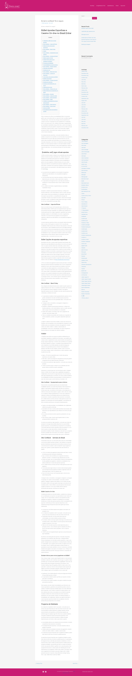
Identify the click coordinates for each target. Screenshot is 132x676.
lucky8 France (84, 212)
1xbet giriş (83, 155)
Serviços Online (46, 107)
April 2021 (83, 123)
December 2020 (84, 127)
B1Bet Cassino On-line (48, 57)
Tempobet (83, 266)
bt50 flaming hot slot (85, 191)
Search (82, 16)
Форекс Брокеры (85, 291)
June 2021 (83, 119)
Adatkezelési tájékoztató (87, 671)
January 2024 (84, 71)
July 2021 (83, 117)
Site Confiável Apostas (48, 94)
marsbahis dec (84, 214)
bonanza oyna (84, 187)
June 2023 (83, 79)
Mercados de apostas (48, 68)
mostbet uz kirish (85, 239)
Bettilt (82, 181)
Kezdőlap (92, 5)
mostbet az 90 (84, 220)
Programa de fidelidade (48, 63)
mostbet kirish (84, 231)
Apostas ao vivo (46, 70)
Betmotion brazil (84, 178)
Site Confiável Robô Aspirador (50, 97)
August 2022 (84, 100)
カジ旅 (82, 295)
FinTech (83, 199)
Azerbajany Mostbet (85, 168)
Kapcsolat (123, 5)
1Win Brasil (83, 145)
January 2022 (84, 111)
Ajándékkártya (110, 5)
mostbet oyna (84, 233)
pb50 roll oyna (84, 249)
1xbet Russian (84, 162)
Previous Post (38, 663)
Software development (86, 264)
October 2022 (84, 96)
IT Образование (84, 210)
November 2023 (84, 75)
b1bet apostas (45, 23)
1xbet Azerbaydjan (85, 151)
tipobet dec (83, 270)
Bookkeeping (84, 189)
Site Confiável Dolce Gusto (49, 106)
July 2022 (83, 102)
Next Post (75, 663)
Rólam (117, 5)
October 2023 (84, 77)
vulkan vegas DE (85, 277)
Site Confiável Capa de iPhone (50, 44)
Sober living (83, 262)
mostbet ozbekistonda (86, 235)
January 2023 (84, 90)
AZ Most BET (84, 166)
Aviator (44, 51)
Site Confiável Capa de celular (50, 95)
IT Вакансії (83, 208)
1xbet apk (83, 147)
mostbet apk (84, 218)
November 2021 (84, 113)
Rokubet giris (84, 258)
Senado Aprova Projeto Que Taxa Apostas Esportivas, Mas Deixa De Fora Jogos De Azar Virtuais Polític (88, 39)
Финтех (83, 289)
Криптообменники (85, 287)
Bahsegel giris (84, 176)
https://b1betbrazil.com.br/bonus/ (62, 259)
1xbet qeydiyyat (84, 160)
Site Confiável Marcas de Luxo (50, 88)
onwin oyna (83, 243)
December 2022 (84, 92)
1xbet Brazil (83, 153)
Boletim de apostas (47, 78)
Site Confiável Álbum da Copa (50, 71)
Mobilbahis (83, 216)
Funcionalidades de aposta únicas (50, 64)
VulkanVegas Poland (85, 285)
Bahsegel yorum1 (85, 34)
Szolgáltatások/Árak (100, 5)
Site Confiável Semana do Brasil (50, 56)
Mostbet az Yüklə (85, 222)
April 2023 (83, 83)
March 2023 (83, 85)
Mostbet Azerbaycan (85, 226)
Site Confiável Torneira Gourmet (50, 80)
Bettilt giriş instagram (85, 44)
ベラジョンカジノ (85, 297)
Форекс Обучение (85, 293)
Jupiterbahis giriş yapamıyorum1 (88, 31)
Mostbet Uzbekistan (85, 241)
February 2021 (84, 125)
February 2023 (84, 88)
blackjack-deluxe (85, 185)
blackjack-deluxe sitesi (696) (87, 28)
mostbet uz (83, 237)
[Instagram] (46, 672)
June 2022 (83, 104)
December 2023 (84, 73)
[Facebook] (43, 672)
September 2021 (84, 115)
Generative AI (84, 203)
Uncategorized (84, 272)
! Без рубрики (84, 141)
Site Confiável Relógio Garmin (50, 66)
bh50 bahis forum (85, 183)
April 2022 (83, 106)
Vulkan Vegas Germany (86, 281)
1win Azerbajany (84, 143)
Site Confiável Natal (47, 99)
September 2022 (84, 98)
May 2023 (83, 81)
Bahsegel (83, 174)
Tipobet (83, 268)
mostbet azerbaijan (85, 224)
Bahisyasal (83, 172)
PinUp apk (83, 252)
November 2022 (84, 94)
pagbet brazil (84, 245)
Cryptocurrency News (86, 195)
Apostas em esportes (47, 82)
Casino (82, 193)
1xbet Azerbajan (84, 149)
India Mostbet (84, 206)
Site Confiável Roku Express (49, 104)
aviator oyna (84, 164)
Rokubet (83, 256)
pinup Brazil (83, 254)
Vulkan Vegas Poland (85, 283)
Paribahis (83, 247)
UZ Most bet (84, 274)
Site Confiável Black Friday (49, 49)
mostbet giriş (84, 229)
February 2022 (84, 108)
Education (83, 197)
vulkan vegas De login (86, 279)
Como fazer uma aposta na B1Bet (50, 76)
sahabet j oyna (84, 260)
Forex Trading (84, 201)
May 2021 (83, 121)
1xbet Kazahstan (84, 158)
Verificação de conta (47, 87)
